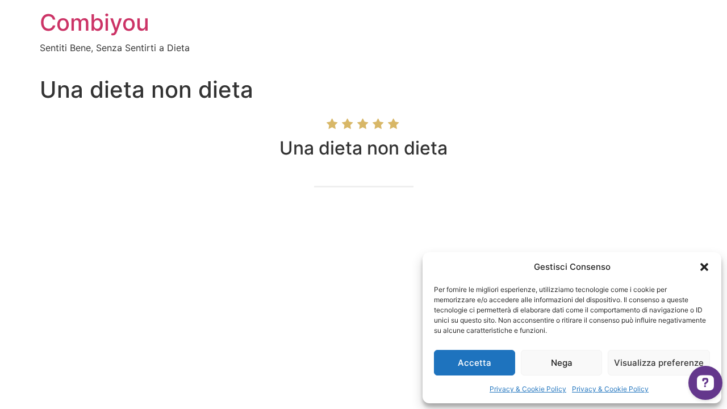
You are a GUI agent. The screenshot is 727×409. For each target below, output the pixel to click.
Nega (562, 362)
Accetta (474, 362)
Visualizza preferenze (659, 362)
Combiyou (94, 22)
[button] (704, 267)
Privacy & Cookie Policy (528, 389)
